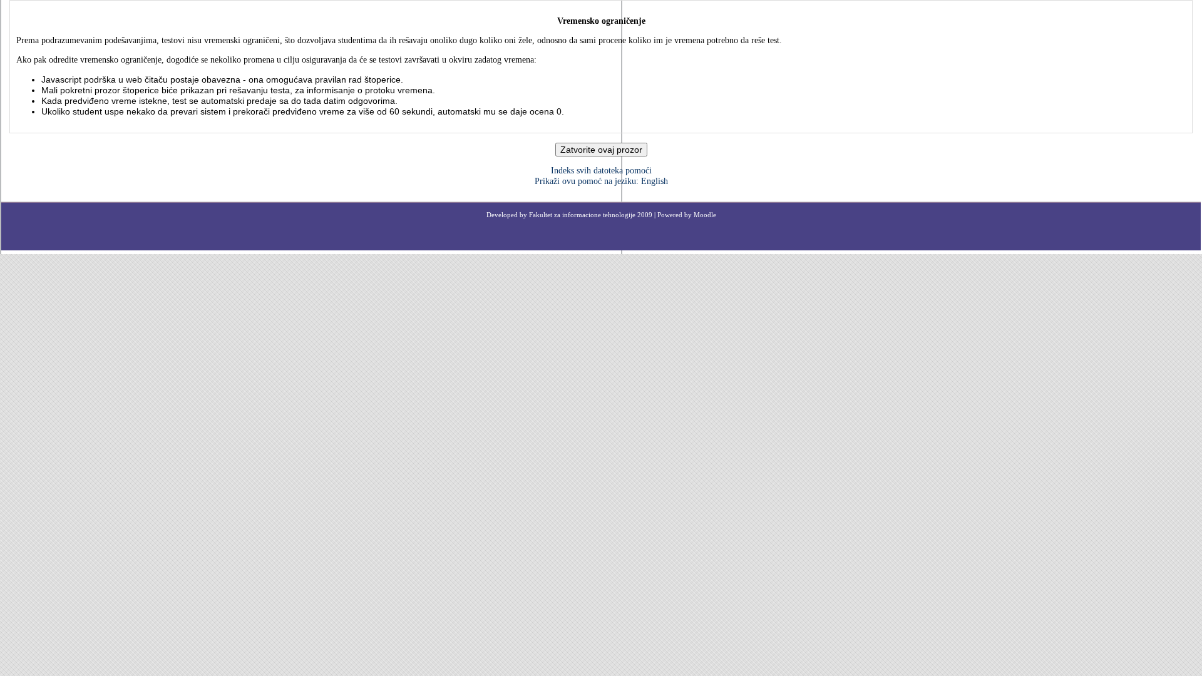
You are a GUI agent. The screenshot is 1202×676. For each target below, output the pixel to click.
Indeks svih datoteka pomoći (601, 170)
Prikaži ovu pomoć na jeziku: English (601, 181)
